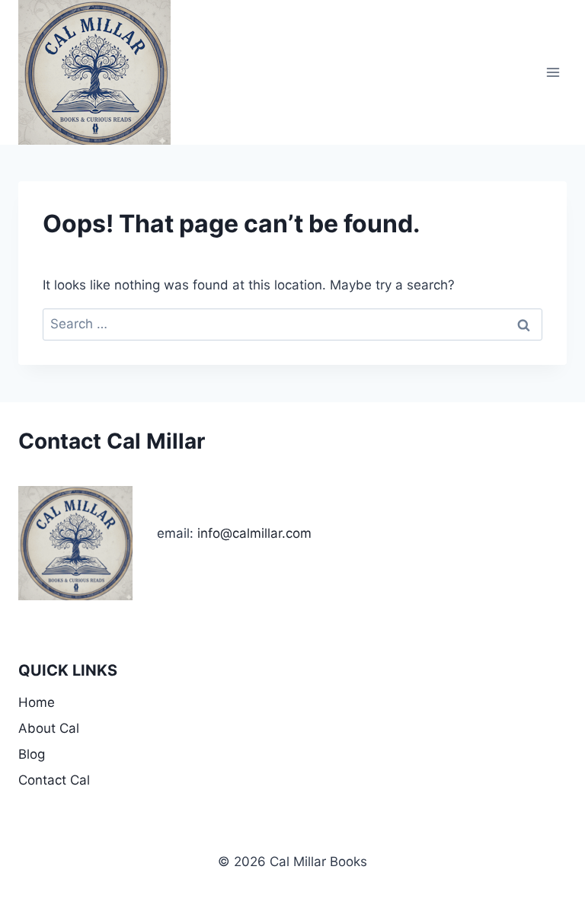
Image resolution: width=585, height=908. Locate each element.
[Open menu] (553, 72)
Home (36, 702)
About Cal (48, 728)
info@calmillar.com (254, 533)
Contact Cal (54, 780)
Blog (31, 754)
